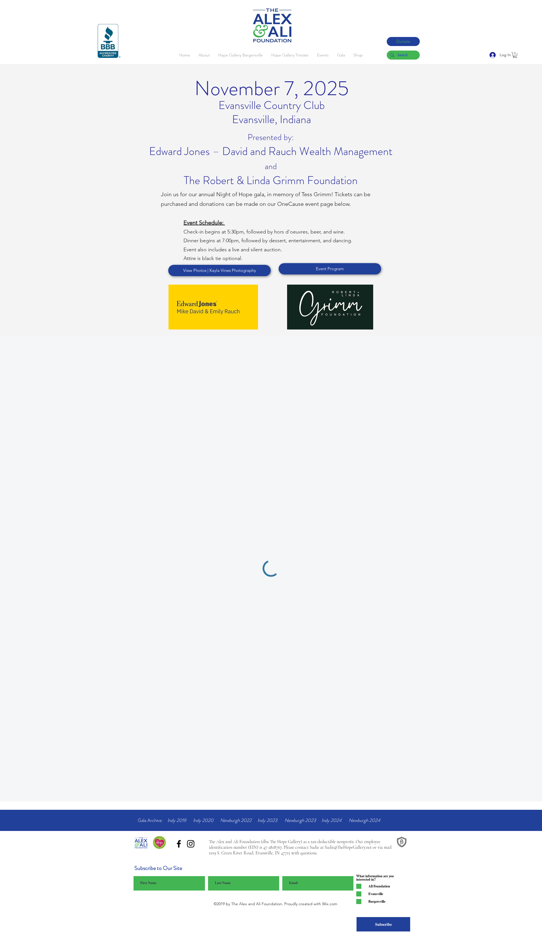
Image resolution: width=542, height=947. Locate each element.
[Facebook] (179, 844)
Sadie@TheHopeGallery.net (348, 847)
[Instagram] (191, 844)
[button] (515, 55)
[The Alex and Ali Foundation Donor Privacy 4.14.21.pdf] (401, 843)
